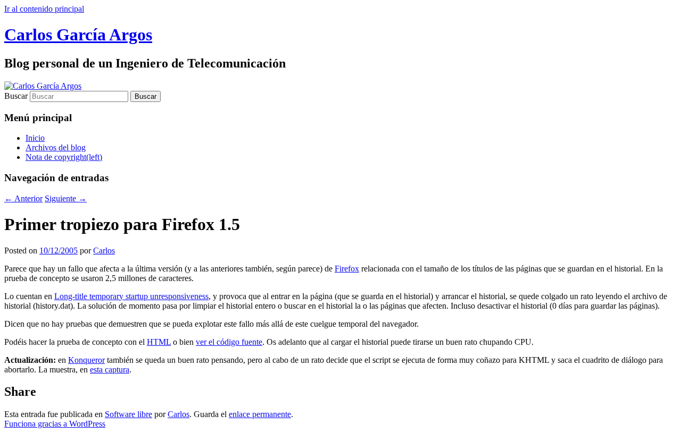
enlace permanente (260, 414)
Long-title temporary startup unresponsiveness (131, 296)
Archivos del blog (56, 147)
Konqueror (86, 359)
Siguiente (66, 198)
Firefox (347, 268)
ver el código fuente (229, 341)
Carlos (104, 250)
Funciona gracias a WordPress (54, 423)
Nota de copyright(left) (64, 157)
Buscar (16, 95)
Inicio (35, 137)
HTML (159, 341)
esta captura (109, 369)
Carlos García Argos (78, 34)
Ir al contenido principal (44, 8)
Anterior (23, 198)
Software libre (128, 414)
